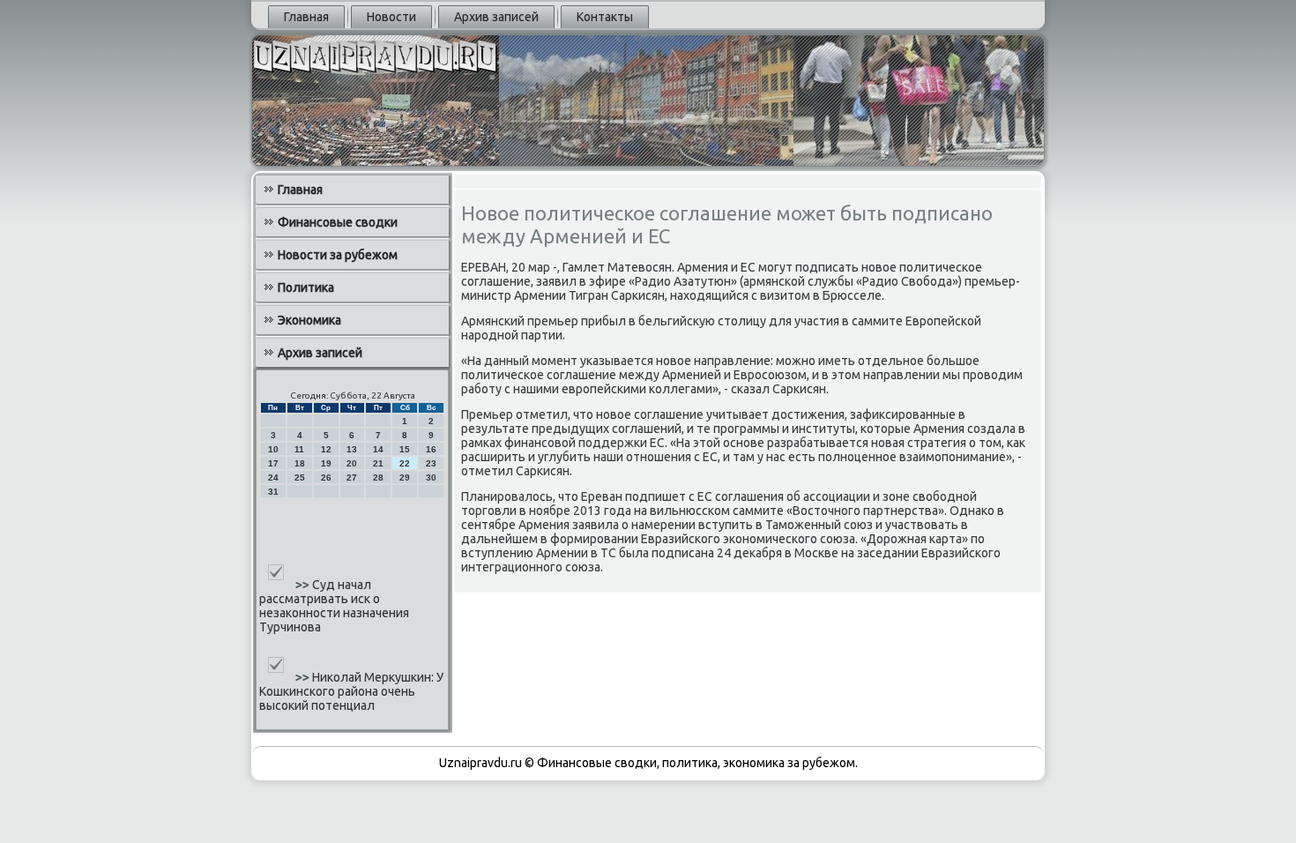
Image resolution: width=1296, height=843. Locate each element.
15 (404, 449)
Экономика (309, 320)
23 (431, 463)
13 (351, 449)
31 (273, 491)
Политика (306, 287)
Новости (391, 17)
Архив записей (496, 17)
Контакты (605, 17)
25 (299, 477)
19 (326, 463)
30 (431, 477)
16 (431, 449)
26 (326, 477)
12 (326, 449)
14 (378, 449)
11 (299, 449)
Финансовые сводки (338, 222)
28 (378, 477)
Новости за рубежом (338, 255)
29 (404, 477)
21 (378, 463)
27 (351, 477)
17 (273, 463)
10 (273, 449)
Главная (306, 17)
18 (299, 463)
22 (404, 463)
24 (273, 477)
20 (351, 463)
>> (303, 585)
